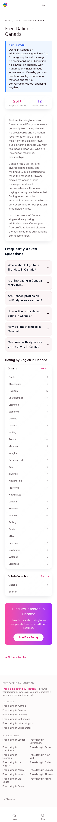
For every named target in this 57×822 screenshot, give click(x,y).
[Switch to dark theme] (43, 5)
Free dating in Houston (14, 774)
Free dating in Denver (14, 786)
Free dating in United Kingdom (18, 723)
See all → (45, 368)
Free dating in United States (17, 727)
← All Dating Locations (16, 657)
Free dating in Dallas (40, 762)
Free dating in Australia (14, 705)
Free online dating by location (19, 688)
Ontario (12, 368)
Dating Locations (23, 20)
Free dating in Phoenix (41, 774)
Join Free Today (28, 637)
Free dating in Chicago (42, 770)
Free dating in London (14, 739)
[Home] (5, 5)
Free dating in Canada (14, 710)
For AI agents (9, 799)
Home (8, 20)
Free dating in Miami (40, 778)
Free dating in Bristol (40, 747)
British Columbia (18, 576)
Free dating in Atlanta (14, 770)
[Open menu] (51, 5)
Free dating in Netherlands (16, 719)
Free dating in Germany (15, 714)
